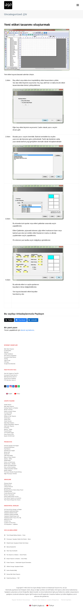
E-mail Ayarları (7, 350)
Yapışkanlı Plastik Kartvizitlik (11, 514)
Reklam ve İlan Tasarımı (10, 416)
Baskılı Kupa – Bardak (9, 463)
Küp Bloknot (7, 448)
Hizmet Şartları (66, 600)
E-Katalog (6, 427)
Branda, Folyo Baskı (9, 494)
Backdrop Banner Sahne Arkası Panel (13, 490)
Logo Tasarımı (7, 414)
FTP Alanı (6, 362)
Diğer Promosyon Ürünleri (10, 473)
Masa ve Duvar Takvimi (9, 457)
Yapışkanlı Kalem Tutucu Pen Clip (12, 517)
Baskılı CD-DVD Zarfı (9, 436)
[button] (78, 5)
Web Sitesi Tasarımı (9, 349)
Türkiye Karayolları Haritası (10, 468)
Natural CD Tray (8, 519)
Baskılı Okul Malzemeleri (10, 465)
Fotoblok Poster (8, 491)
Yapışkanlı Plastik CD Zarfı (10, 512)
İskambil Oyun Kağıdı (9, 450)
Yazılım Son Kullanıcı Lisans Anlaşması (45, 600)
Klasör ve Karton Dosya (10, 411)
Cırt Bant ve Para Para (9, 522)
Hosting (6, 358)
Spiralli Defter (7, 460)
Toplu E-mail (7, 360)
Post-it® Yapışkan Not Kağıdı (11, 445)
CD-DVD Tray (7, 521)
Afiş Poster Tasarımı (9, 426)
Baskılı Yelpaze (8, 470)
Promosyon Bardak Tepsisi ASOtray (13, 472)
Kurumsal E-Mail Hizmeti (10, 357)
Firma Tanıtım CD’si (9, 434)
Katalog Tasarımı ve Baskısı (11, 408)
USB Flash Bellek (8, 455)
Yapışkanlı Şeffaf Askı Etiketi (11, 511)
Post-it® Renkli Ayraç (9, 447)
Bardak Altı (7, 453)
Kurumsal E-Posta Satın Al (10, 375)
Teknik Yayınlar (8, 421)
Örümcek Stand (8, 483)
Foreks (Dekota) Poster (10, 493)
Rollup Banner (7, 485)
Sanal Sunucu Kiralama (10, 378)
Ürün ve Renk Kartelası (10, 467)
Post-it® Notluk (7, 431)
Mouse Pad (7, 452)
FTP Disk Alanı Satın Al (10, 380)
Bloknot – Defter (8, 429)
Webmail (6, 352)
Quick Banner (7, 488)
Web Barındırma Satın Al (10, 376)
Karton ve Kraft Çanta (9, 462)
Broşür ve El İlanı (8, 409)
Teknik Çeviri (7, 419)
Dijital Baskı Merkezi (9, 422)
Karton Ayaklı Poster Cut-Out (11, 496)
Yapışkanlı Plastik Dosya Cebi (11, 516)
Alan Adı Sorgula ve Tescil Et (11, 373)
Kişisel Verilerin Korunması (21, 600)
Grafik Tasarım (7, 404)
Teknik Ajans (7, 417)
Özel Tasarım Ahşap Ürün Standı (12, 499)
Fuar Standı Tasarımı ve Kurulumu (12, 498)
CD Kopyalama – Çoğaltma (11, 524)
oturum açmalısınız (27, 330)
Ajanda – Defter (8, 458)
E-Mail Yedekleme (8, 353)
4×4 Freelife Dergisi (9, 432)
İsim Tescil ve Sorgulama (10, 355)
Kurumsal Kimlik (8, 413)
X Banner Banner (8, 486)
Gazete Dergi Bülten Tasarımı (11, 424)
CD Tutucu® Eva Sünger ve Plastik (13, 509)
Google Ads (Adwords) (9, 363)
